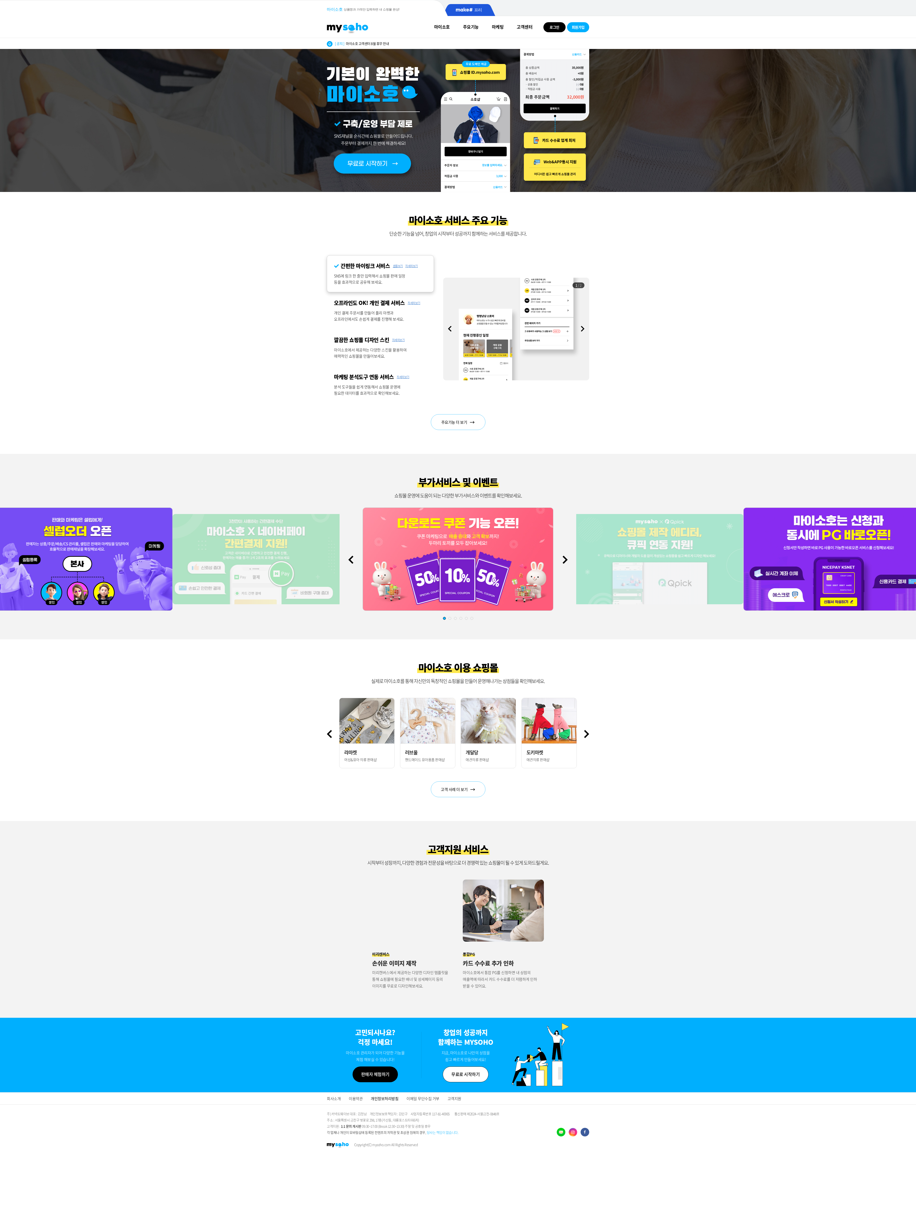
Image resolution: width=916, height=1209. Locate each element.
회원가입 (578, 27)
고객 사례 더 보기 (454, 789)
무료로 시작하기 (465, 1074)
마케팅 (498, 27)
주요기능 (471, 27)
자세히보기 (411, 266)
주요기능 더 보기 (454, 422)
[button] (582, 329)
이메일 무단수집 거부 (422, 1098)
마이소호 (442, 27)
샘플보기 (398, 266)
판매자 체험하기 (375, 1074)
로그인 (554, 27)
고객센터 (524, 27)
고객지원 (454, 1098)
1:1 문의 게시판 (351, 1126)
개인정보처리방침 (384, 1098)
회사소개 (334, 1098)
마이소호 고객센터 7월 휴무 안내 (362, 45)
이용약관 (356, 1098)
